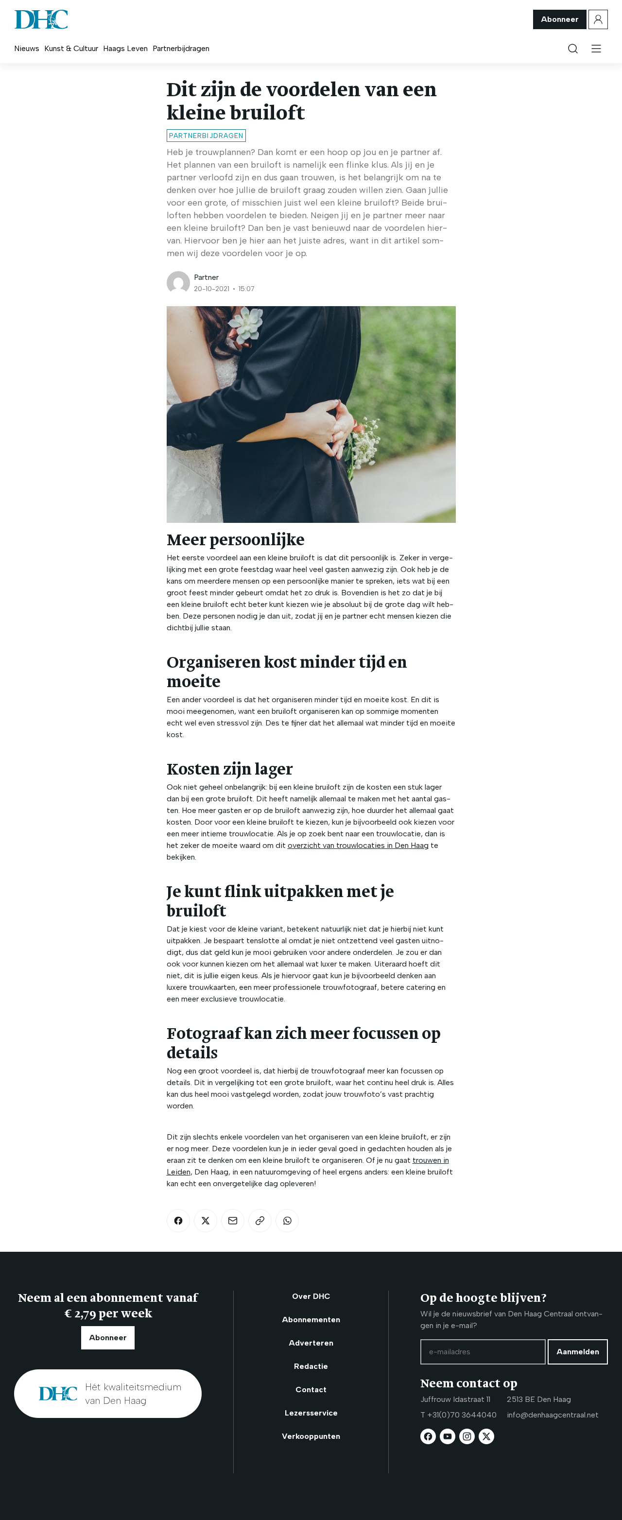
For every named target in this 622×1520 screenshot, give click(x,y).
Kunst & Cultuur (71, 48)
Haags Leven (125, 48)
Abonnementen (311, 1319)
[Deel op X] (205, 1220)
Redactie (311, 1366)
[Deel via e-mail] (232, 1220)
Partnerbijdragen (181, 48)
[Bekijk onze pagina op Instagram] (467, 1436)
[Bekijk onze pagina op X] (486, 1436)
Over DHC (311, 1296)
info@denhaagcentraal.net (553, 1414)
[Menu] (596, 48)
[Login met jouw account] (598, 19)
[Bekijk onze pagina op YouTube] (447, 1436)
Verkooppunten (311, 1436)
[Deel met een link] (260, 1220)
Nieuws (26, 48)
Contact (311, 1389)
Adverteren (311, 1342)
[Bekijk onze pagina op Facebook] (428, 1436)
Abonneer (560, 19)
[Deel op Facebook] (178, 1220)
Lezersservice (311, 1412)
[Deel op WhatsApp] (287, 1220)
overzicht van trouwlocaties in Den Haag (358, 845)
